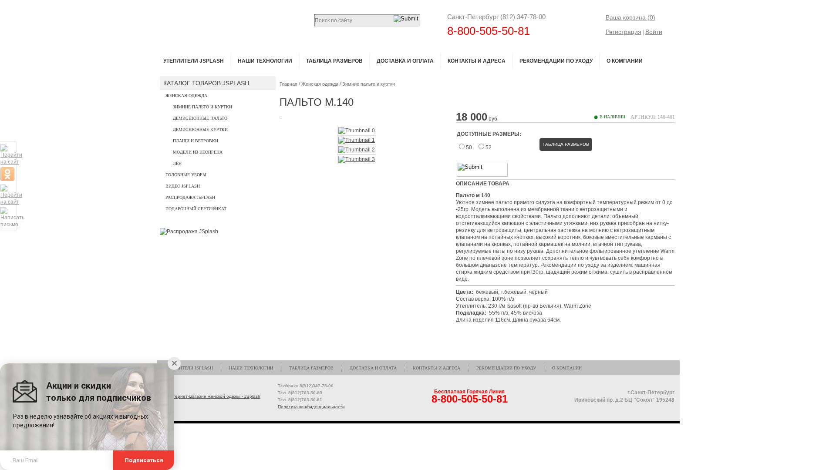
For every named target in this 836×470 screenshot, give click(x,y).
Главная (288, 84)
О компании (625, 61)
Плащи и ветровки (195, 140)
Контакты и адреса (477, 61)
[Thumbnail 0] (356, 131)
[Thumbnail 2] (356, 150)
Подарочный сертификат (195, 208)
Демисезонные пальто (200, 118)
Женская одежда (186, 95)
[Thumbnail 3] (356, 159)
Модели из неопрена (197, 152)
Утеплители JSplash (193, 61)
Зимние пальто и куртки (202, 106)
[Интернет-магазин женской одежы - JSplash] (210, 396)
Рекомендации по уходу (556, 61)
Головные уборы (185, 174)
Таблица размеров (334, 61)
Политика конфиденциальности (311, 406)
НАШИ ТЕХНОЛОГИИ (265, 61)
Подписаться (144, 460)
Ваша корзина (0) (630, 17)
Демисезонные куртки (200, 129)
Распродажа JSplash (190, 197)
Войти (653, 31)
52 (488, 147)
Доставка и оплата (405, 61)
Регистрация (623, 31)
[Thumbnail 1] (356, 140)
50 (469, 147)
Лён (177, 163)
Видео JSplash (182, 186)
